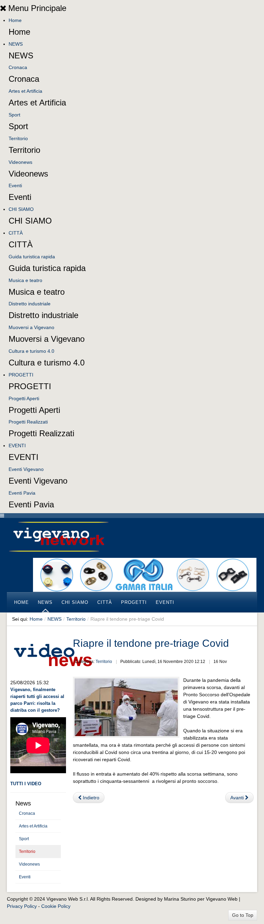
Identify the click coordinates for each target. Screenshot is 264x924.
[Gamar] (144, 574)
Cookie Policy (55, 906)
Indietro (90, 797)
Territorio (18, 138)
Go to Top (242, 915)
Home (15, 20)
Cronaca (18, 67)
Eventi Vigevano (26, 469)
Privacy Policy (22, 906)
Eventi (15, 185)
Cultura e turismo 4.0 (31, 351)
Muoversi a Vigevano (31, 327)
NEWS (16, 44)
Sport (14, 114)
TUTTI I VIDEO (25, 783)
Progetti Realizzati (28, 422)
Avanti (237, 797)
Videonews (20, 162)
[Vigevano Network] (58, 536)
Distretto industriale (30, 303)
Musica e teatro (25, 280)
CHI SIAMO (21, 209)
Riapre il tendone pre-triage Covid (151, 643)
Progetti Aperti (24, 398)
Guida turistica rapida (32, 256)
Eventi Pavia (22, 493)
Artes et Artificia (25, 91)
